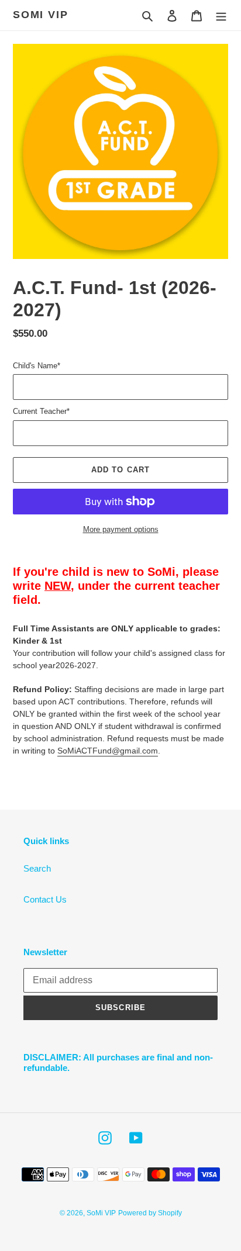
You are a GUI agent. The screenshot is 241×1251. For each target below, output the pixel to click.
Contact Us (45, 899)
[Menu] (221, 15)
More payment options (121, 529)
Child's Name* (36, 365)
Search (37, 868)
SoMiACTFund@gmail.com (107, 750)
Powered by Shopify (150, 1213)
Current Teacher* (41, 411)
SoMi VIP (40, 14)
